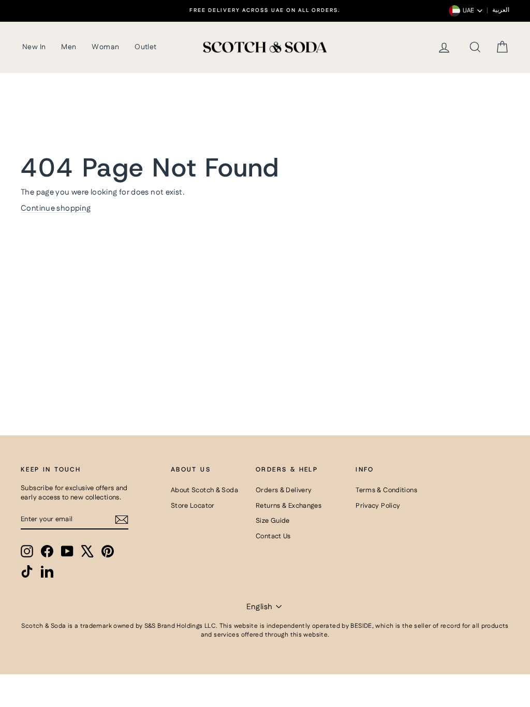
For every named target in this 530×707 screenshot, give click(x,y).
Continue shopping (56, 208)
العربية (500, 10)
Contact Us (273, 536)
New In (34, 47)
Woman (105, 47)
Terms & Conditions (386, 490)
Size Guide (273, 520)
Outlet (145, 47)
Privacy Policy (378, 505)
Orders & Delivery (284, 490)
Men (68, 47)
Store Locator (193, 505)
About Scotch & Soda (204, 490)
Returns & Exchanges (288, 505)
